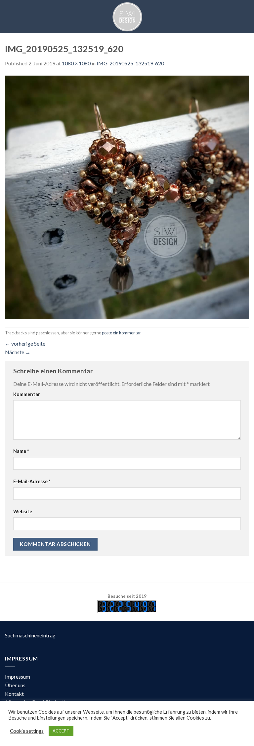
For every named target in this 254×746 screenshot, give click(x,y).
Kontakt (14, 694)
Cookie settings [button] (27, 731)
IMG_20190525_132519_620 (130, 63)
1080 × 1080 (76, 63)
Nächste (17, 352)
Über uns (15, 685)
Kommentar (26, 394)
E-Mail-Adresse (31, 481)
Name (21, 451)
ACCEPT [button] (61, 730)
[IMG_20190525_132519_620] (127, 196)
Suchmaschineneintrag (30, 635)
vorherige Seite (25, 343)
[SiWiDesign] (127, 16)
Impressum (17, 676)
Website (22, 511)
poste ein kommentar (121, 332)
